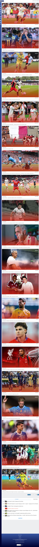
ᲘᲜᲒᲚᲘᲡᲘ (37, 368)
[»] (38, 494)
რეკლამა (20, 536)
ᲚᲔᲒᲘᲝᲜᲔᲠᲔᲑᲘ (36, 24)
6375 (36, 494)
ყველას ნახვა (20, 518)
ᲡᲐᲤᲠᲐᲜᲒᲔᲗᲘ (36, 270)
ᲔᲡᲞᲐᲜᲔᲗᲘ (37, 319)
